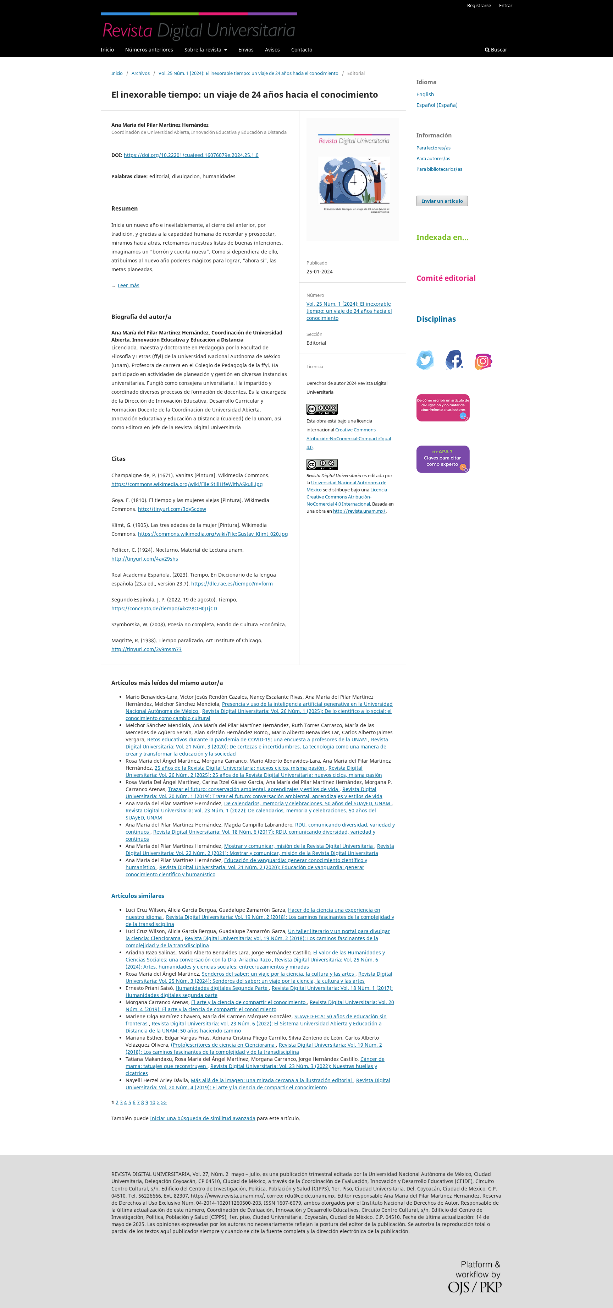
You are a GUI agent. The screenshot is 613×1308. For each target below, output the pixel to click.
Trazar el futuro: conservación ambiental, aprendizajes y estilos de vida (253, 789)
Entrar (505, 5)
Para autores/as (433, 158)
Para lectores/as (433, 148)
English (425, 94)
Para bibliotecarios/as (439, 169)
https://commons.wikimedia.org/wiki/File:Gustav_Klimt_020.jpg (213, 533)
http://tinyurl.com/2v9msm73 (146, 649)
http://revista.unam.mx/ (359, 511)
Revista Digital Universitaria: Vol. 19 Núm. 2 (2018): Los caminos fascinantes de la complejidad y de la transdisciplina (254, 1048)
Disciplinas (436, 319)
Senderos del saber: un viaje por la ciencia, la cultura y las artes (278, 973)
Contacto (301, 49)
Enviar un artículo (442, 201)
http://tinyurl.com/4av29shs (144, 558)
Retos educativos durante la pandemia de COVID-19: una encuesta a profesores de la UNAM (257, 739)
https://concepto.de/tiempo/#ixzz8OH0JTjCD (164, 608)
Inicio (107, 49)
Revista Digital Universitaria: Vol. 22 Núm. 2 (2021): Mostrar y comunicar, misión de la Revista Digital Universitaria (260, 849)
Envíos (246, 49)
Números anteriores (149, 49)
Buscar (498, 49)
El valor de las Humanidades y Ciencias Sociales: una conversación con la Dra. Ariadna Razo (255, 956)
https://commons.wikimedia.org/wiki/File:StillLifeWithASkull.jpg (187, 484)
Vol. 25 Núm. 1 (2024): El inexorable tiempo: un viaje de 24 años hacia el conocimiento (248, 73)
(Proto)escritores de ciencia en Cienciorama (223, 1044)
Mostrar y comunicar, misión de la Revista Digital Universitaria (299, 846)
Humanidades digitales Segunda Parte (222, 988)
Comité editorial (446, 278)
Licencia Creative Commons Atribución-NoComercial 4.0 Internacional (346, 496)
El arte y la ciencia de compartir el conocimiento (249, 1002)
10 (152, 1102)
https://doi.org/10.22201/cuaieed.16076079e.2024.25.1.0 (191, 155)
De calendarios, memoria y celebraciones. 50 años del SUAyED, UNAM (308, 803)
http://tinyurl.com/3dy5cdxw (172, 509)
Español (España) (437, 105)
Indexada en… (442, 237)
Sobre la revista (203, 49)
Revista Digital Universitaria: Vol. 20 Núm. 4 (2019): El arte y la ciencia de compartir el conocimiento (260, 1006)
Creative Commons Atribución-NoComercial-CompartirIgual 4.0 (348, 438)
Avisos (272, 49)
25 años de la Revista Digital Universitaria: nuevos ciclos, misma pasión (240, 767)
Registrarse (479, 5)
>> (164, 1102)
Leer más (128, 285)
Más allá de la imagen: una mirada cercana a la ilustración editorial (272, 1080)
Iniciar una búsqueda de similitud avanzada (202, 1118)
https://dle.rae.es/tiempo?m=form (232, 583)
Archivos (141, 73)
